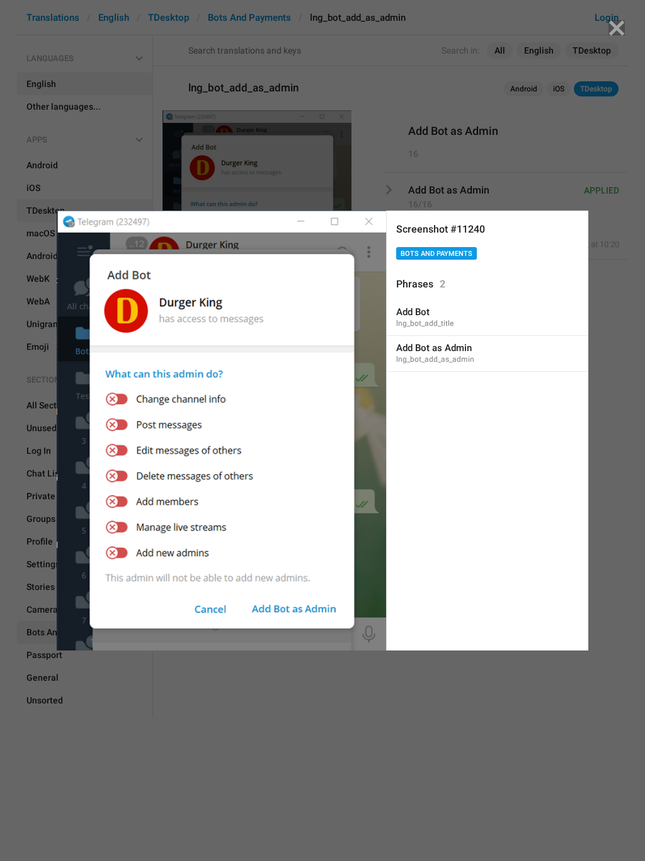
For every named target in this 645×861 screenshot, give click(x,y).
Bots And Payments (436, 254)
